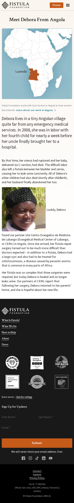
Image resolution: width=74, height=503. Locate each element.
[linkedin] (43, 458)
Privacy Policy (37, 478)
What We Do (9, 326)
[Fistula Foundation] (15, 311)
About (5, 338)
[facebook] (23, 458)
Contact (37, 471)
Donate (56, 5)
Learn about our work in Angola (34, 110)
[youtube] (50, 458)
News (5, 344)
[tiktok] (37, 458)
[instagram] (30, 458)
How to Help (9, 332)
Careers (37, 474)
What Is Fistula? (11, 320)
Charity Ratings (24, 397)
